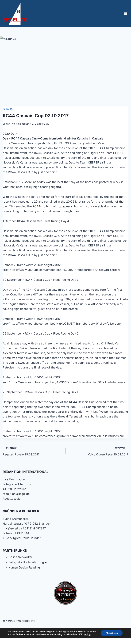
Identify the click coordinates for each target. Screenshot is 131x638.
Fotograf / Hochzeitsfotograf (28, 562)
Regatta (8, 109)
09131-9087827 (35, 528)
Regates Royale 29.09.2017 (21, 451)
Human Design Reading (24, 567)
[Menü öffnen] (125, 13)
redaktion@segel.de (16, 493)
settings (87, 634)
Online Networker (20, 557)
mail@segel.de (12, 528)
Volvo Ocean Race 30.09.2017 (108, 451)
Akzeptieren (112, 632)
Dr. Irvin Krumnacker (18, 123)
